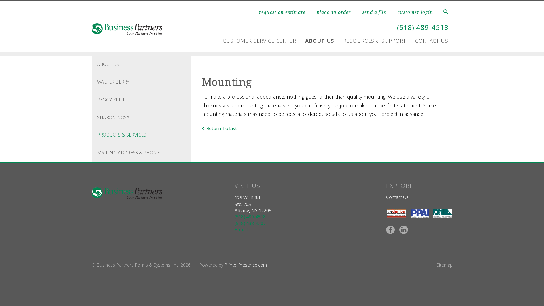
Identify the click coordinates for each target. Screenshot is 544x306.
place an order (334, 12)
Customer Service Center (259, 40)
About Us (319, 40)
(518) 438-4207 (250, 223)
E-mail (241, 229)
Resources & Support (374, 40)
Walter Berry (113, 82)
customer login (415, 12)
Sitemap (445, 265)
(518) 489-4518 (423, 27)
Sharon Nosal (114, 117)
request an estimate (282, 12)
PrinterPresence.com (245, 265)
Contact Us (431, 40)
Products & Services (121, 135)
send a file (374, 12)
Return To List (221, 128)
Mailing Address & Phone (128, 153)
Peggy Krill (111, 100)
